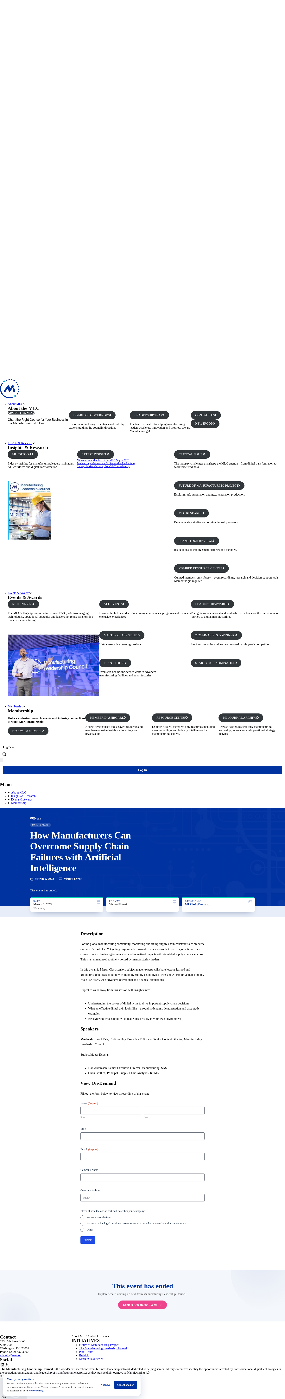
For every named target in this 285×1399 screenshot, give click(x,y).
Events (37, 818)
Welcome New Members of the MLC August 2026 (103, 460)
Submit (88, 1239)
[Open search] (4, 754)
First (82, 1117)
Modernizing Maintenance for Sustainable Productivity (106, 463)
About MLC (15, 404)
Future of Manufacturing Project (98, 1344)
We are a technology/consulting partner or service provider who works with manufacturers (136, 1223)
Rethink (84, 1355)
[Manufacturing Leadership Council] (9, 397)
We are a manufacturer (99, 1217)
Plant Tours (86, 1351)
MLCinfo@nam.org (198, 904)
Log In (7, 747)
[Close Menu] (1, 760)
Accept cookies (125, 1385)
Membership (15, 706)
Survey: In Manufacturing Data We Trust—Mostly (103, 466)
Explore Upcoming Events (140, 1304)
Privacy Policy (35, 1390)
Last (146, 1117)
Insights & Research (20, 443)
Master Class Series (91, 1358)
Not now (105, 1385)
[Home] (31, 818)
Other (90, 1229)
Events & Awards (18, 593)
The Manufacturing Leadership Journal (103, 1348)
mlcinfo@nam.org (11, 1355)
